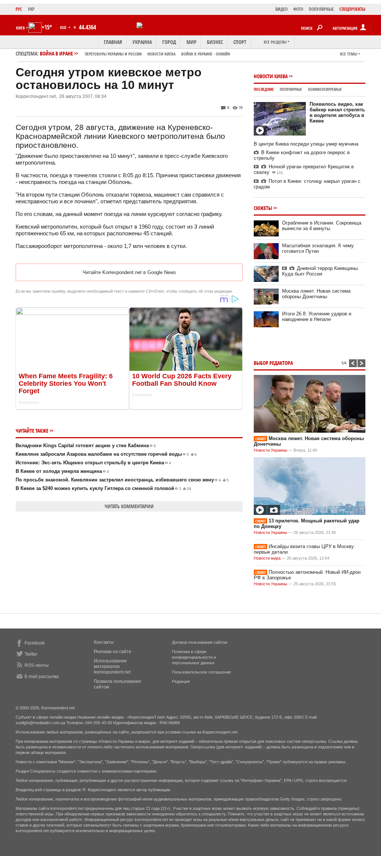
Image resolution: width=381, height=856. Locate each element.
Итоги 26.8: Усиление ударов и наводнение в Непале (316, 316)
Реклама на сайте (112, 651)
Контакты (104, 642)
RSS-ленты (37, 665)
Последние (264, 89)
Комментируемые (325, 89)
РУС (19, 9)
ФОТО (298, 9)
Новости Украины (270, 450)
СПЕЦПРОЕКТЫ (352, 9)
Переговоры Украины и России (113, 54)
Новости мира (267, 558)
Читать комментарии (129, 506)
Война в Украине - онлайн (205, 54)
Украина (142, 41)
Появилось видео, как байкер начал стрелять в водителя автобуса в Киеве (337, 112)
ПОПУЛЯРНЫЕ (321, 9)
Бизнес (215, 41)
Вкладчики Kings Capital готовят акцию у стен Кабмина (86, 445)
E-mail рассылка (42, 676)
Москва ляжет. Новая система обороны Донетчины (316, 293)
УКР (31, 9)
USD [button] (63, 27)
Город (169, 41)
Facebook (35, 643)
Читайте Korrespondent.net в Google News (129, 272)
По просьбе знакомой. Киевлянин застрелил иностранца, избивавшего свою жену (122, 480)
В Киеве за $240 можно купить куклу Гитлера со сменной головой (103, 488)
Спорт (239, 41)
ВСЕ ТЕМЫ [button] (348, 54)
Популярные (291, 89)
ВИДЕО (281, 9)
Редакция (181, 681)
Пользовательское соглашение (201, 672)
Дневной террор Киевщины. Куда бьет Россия (320, 271)
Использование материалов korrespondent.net (112, 666)
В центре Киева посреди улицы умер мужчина (306, 144)
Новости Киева (271, 76)
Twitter (31, 654)
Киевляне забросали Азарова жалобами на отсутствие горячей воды (106, 454)
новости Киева (161, 54)
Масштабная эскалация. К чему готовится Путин (318, 248)
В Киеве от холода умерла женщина (62, 471)
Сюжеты (263, 207)
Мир (191, 41)
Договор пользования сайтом (199, 642)
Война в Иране (135, 53)
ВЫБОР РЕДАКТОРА (273, 362)
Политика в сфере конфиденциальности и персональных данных (194, 657)
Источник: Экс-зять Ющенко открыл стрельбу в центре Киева (93, 462)
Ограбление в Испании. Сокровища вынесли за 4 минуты (321, 225)
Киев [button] (20, 28)
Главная (113, 41)
